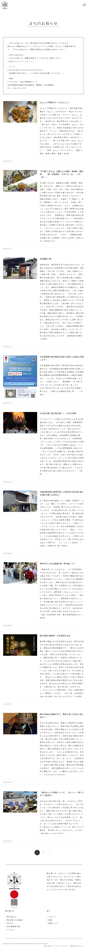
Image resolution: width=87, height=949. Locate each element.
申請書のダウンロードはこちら (21, 61)
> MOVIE (9, 923)
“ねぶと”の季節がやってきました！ (55, 102)
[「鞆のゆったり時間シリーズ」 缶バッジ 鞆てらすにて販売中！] (20, 802)
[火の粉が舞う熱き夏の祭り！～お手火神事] (20, 422)
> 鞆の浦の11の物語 (14, 920)
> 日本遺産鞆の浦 (12, 926)
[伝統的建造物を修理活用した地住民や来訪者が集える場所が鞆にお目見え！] (20, 501)
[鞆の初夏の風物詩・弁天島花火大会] (20, 645)
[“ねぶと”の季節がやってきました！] (20, 112)
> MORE (65, 153)
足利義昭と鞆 (45, 259)
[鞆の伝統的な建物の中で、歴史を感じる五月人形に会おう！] (20, 723)
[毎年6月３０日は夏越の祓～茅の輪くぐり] (20, 573)
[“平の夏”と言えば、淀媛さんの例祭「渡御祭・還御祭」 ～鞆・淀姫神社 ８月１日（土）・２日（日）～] (20, 180)
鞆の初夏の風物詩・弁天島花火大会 (55, 636)
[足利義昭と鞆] (20, 268)
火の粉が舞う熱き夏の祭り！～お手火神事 (58, 413)
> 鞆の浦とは (10, 917)
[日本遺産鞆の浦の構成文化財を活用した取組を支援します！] (20, 377)
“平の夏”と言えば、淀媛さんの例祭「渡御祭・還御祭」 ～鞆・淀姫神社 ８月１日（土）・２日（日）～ (61, 174)
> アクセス (10, 930)
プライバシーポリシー (61, 946)
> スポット (51, 917)
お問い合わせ (48, 946)
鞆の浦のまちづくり (77, 946)
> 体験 (49, 920)
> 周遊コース (52, 923)
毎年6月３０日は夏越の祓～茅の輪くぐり (57, 564)
